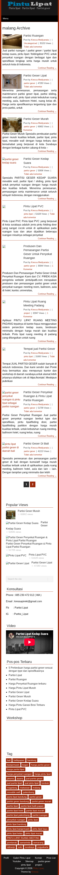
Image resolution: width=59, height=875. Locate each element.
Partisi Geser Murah (36, 118)
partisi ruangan (40, 815)
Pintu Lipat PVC (33, 206)
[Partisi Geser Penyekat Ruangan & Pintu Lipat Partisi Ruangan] (12, 399)
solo (20, 847)
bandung (31, 760)
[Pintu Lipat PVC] (12, 206)
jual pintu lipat (32, 783)
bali (9, 760)
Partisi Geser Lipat (35, 75)
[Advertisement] (30, 495)
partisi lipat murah (35, 810)
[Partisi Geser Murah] (12, 125)
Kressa (34, 871)
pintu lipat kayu (40, 829)
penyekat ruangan (16, 819)
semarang (38, 842)
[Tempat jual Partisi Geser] (12, 349)
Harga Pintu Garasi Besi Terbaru (27, 705)
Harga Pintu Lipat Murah (22, 688)
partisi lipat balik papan (32, 806)
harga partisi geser (40, 765)
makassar (25, 787)
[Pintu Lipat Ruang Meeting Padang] (12, 301)
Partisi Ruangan (33, 35)
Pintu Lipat (38, 868)
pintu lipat (28, 214)
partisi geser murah (41, 801)
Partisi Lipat (15, 675)
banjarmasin (13, 765)
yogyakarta (42, 847)
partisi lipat (12, 806)
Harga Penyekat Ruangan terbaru (27, 683)
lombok (45, 783)
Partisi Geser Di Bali (36, 443)
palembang (28, 792)
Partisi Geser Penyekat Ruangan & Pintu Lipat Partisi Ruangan (37, 396)
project (27, 313)
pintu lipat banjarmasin (18, 829)
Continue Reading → (47, 68)
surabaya (29, 847)
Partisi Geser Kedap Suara (24, 700)
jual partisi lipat (14, 783)
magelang (12, 787)
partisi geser (29, 83)
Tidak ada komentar (33, 47)
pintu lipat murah (33, 833)
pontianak (12, 842)
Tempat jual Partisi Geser (39, 348)
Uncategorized (30, 43)
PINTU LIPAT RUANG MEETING (23, 838)
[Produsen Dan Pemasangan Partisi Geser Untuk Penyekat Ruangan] (12, 246)
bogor (25, 765)
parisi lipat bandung (17, 797)
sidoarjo (11, 847)
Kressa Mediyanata (40, 40)
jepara (20, 778)
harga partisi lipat (15, 769)
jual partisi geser (34, 778)
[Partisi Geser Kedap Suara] (12, 165)
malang (36, 787)
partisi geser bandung (18, 801)
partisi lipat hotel (15, 810)
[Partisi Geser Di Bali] (12, 449)
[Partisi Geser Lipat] (12, 81)
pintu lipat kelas (14, 833)
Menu (5, 18)
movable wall (13, 792)
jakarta (10, 778)
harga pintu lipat (43, 774)
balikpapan (19, 760)
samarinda (25, 842)
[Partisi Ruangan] (12, 41)
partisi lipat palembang (18, 815)
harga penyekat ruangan (19, 774)
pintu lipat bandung (16, 824)
